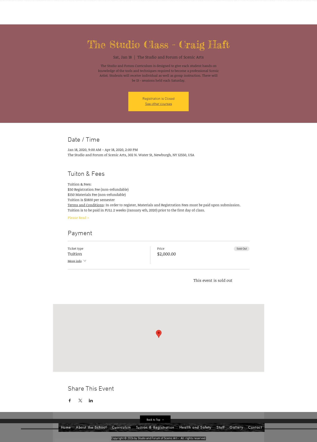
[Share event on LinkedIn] (91, 400)
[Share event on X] (80, 400)
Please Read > (78, 217)
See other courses (158, 104)
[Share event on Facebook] (70, 400)
